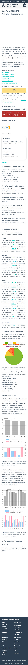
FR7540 (14, 249)
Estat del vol (5, 72)
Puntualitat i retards (7, 81)
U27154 (14, 274)
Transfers (4, 652)
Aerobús (4, 654)
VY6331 (14, 282)
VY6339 (14, 299)
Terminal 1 (17, 627)
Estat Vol (4, 629)
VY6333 (14, 287)
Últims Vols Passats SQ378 (9, 83)
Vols (3, 622)
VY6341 (14, 304)
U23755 (14, 257)
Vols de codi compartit (8, 74)
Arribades (4, 624)
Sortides (4, 626)
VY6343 (14, 308)
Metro (3, 646)
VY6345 (14, 312)
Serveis (16, 639)
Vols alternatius (6, 79)
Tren (3, 644)
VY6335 (14, 291)
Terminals (17, 625)
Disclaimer (19, 660)
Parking (4, 632)
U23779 (14, 266)
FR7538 (14, 244)
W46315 (14, 325)
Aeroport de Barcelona (12, 5)
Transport (5, 637)
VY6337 (14, 295)
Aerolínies (17, 622)
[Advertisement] (14, 31)
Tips (15, 650)
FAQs (15, 648)
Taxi (3, 641)
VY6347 (14, 316)
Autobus (4, 639)
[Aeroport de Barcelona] (3, 5)
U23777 (14, 261)
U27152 (14, 270)
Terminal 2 (17, 629)
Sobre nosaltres (14, 661)
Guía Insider (17, 646)
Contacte (24, 660)
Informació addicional (8, 76)
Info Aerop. (18, 637)
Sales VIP (16, 641)
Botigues (16, 644)
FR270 (13, 240)
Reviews (17, 653)
